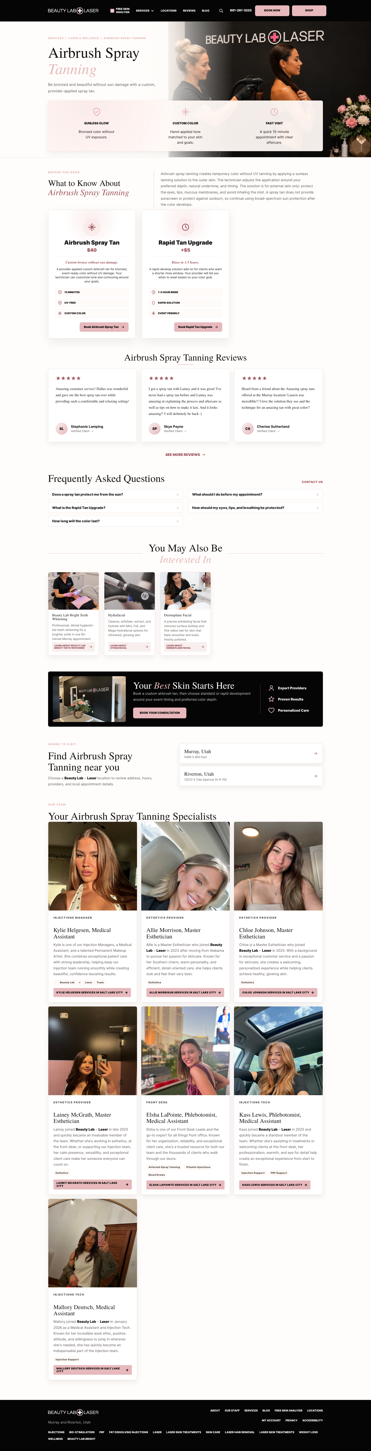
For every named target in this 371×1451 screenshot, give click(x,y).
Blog (266, 1410)
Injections (56, 1432)
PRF (102, 1432)
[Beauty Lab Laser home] (76, 10)
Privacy (292, 1420)
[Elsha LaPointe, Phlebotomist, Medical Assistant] (185, 1050)
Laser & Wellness (83, 38)
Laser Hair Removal (240, 1432)
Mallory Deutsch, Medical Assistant (84, 1310)
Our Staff (232, 1410)
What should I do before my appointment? (227, 494)
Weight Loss (308, 1432)
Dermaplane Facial (178, 614)
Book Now (272, 10)
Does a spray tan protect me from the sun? (87, 494)
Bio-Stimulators (81, 1432)
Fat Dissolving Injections (128, 1432)
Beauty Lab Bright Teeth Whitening (70, 616)
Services (142, 10)
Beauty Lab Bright (81, 1439)
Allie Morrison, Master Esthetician (173, 933)
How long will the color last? (76, 521)
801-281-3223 (241, 10)
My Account (271, 1420)
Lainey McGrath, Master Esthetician (82, 1117)
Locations (315, 1410)
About (215, 1410)
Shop (309, 10)
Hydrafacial (116, 614)
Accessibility (312, 1420)
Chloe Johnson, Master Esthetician (266, 933)
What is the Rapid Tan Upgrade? (78, 507)
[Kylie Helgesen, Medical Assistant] (92, 866)
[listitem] (92, 274)
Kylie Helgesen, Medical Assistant (82, 933)
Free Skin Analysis (288, 1410)
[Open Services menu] (152, 10)
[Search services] (221, 10)
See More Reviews (182, 454)
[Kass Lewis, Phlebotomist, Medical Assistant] (278, 1050)
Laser (157, 1432)
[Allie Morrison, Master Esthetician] (185, 866)
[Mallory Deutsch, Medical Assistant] (92, 1243)
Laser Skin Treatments (183, 1432)
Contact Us (312, 482)
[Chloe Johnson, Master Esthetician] (278, 866)
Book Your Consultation (160, 713)
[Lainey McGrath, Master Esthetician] (92, 1050)
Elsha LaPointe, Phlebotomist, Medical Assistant (181, 1117)
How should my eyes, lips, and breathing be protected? (238, 507)
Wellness (55, 1439)
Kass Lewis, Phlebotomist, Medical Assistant (270, 1117)
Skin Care (213, 1432)
